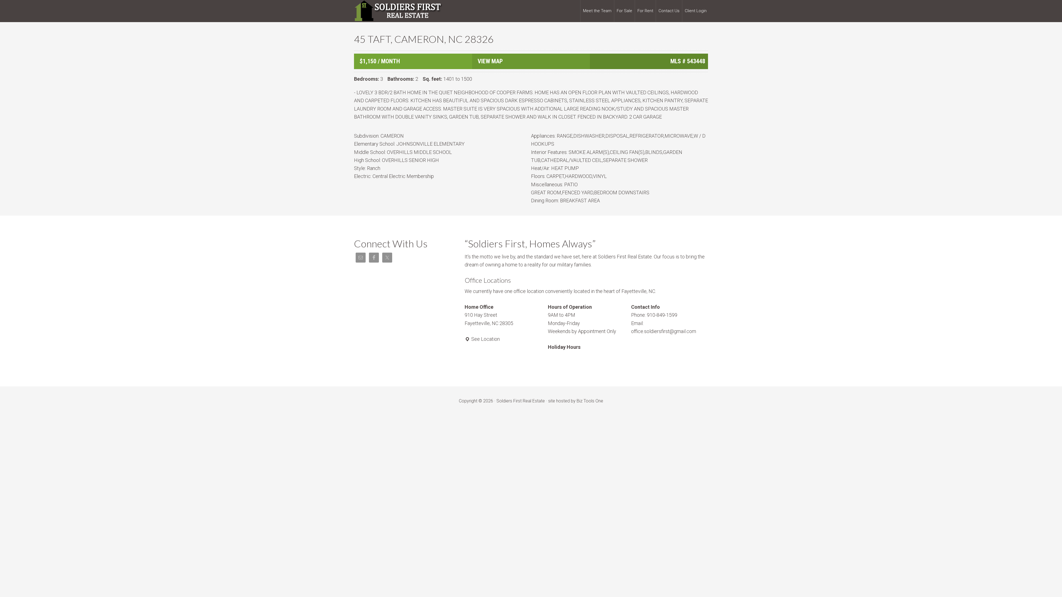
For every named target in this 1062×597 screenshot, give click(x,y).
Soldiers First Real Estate (398, 11)
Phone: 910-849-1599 (654, 315)
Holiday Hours (564, 347)
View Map (490, 61)
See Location (485, 339)
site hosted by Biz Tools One (575, 401)
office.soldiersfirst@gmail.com (663, 331)
